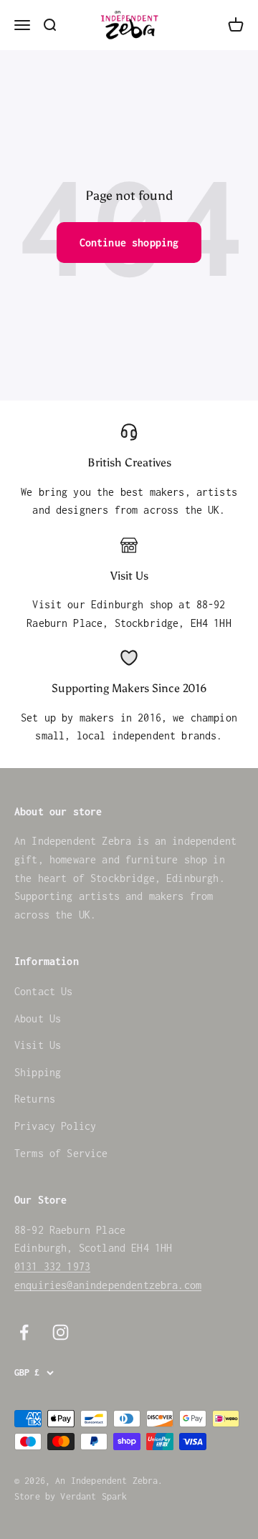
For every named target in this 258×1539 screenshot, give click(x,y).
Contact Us (43, 991)
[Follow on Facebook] (24, 1332)
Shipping (37, 1072)
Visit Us (37, 1045)
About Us (37, 1018)
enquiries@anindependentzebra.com (107, 1285)
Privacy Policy (55, 1126)
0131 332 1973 (52, 1266)
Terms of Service (61, 1153)
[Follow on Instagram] (60, 1332)
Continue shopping (129, 242)
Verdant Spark (93, 1496)
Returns (34, 1099)
